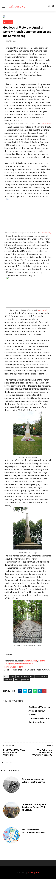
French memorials (41, 676)
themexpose (33, 872)
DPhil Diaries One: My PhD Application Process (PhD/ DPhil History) (34, 807)
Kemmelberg (8, 680)
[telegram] (30, 691)
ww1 (16, 680)
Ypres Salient (25, 680)
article (8, 22)
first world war (28, 676)
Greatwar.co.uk (30, 660)
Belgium (19, 676)
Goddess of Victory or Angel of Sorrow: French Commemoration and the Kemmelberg (39, 714)
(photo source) (46, 124)
